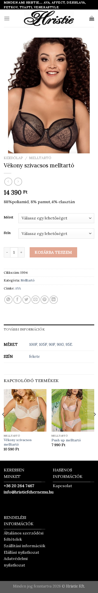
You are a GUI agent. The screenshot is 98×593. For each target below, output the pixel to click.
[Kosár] (91, 18)
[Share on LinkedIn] (54, 299)
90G (60, 344)
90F (52, 344)
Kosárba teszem (53, 252)
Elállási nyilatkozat (21, 552)
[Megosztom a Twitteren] (26, 299)
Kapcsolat (62, 485)
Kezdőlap (13, 158)
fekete (34, 356)
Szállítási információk (24, 545)
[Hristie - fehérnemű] (49, 18)
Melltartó (40, 158)
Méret (8, 217)
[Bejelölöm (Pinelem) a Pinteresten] (44, 299)
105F (43, 344)
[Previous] (3, 424)
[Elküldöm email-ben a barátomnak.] (35, 299)
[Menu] (7, 18)
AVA (18, 288)
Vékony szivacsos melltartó (18, 442)
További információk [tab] (24, 329)
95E (69, 344)
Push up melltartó (66, 440)
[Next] (94, 424)
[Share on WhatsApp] (8, 299)
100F (33, 344)
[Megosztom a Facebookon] (17, 299)
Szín (7, 233)
